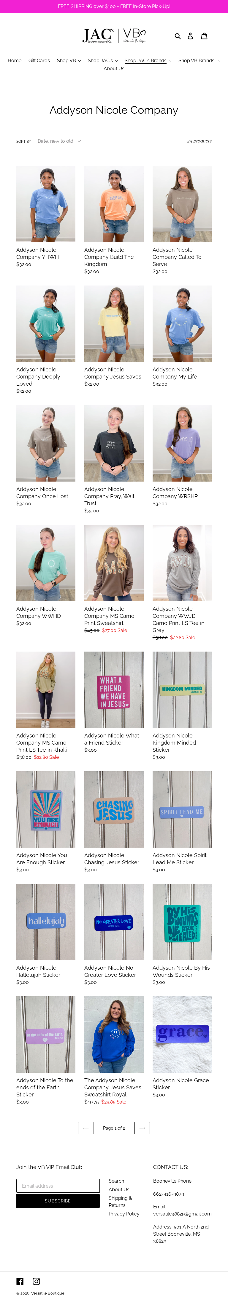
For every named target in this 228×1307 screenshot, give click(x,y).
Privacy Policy (124, 1214)
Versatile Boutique (47, 1293)
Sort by (23, 141)
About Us (119, 1189)
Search (116, 1181)
